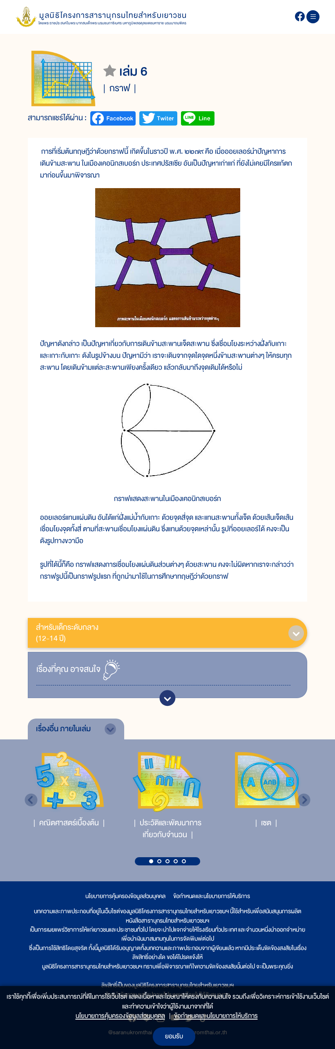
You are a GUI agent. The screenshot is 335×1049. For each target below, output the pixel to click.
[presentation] (31, 799)
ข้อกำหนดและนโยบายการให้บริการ (211, 896)
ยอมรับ (174, 1036)
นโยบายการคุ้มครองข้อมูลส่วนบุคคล (125, 896)
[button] (151, 861)
